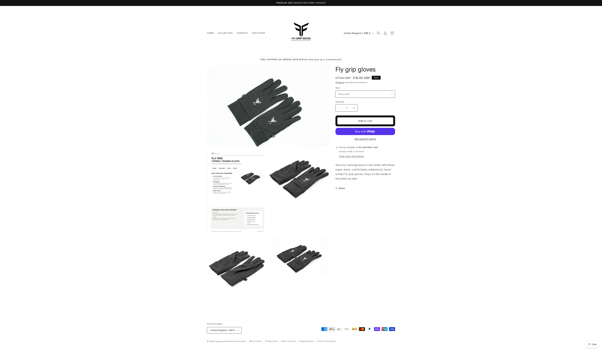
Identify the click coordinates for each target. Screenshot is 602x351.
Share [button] (342, 188)
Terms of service (288, 341)
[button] (378, 33)
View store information (351, 156)
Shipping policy (306, 341)
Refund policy (255, 341)
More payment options (365, 139)
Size (337, 88)
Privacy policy (271, 341)
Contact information (326, 341)
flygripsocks (221, 341)
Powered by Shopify (236, 341)
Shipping (339, 82)
